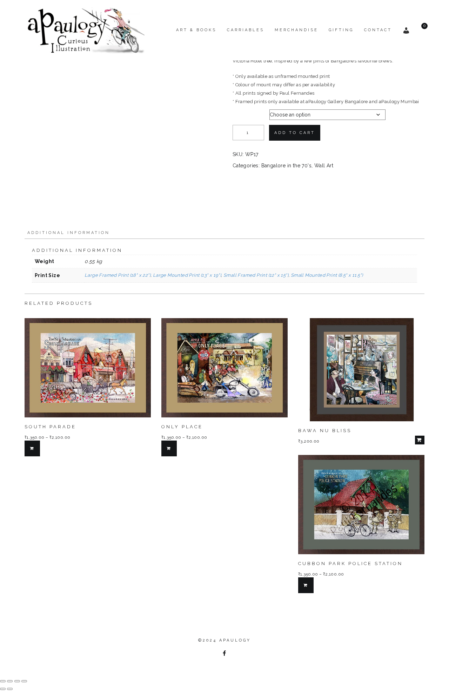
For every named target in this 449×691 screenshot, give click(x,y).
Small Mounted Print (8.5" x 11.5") (327, 275)
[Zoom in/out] (3, 681)
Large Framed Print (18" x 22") (117, 275)
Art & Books (196, 30)
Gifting (341, 30)
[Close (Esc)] (24, 681)
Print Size (245, 113)
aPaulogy (235, 640)
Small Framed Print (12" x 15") (255, 275)
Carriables (245, 30)
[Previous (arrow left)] (3, 689)
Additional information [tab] (68, 232)
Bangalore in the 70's (286, 165)
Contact (378, 30)
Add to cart (294, 132)
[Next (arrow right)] (10, 689)
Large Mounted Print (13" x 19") (187, 275)
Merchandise (296, 30)
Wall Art (323, 165)
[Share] (17, 681)
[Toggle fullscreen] (10, 681)
